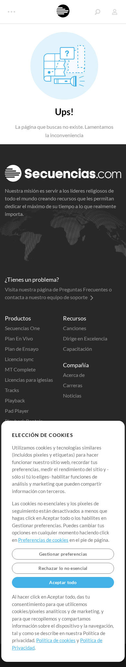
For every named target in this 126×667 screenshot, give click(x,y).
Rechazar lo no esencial (62, 568)
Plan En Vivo (19, 338)
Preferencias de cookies (43, 540)
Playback (15, 400)
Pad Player (17, 411)
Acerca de (74, 375)
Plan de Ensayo (21, 349)
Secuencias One (22, 328)
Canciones (74, 328)
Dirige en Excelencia (85, 338)
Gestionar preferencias (63, 554)
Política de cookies (56, 640)
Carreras (72, 385)
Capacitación (77, 349)
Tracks (12, 390)
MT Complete (20, 369)
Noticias (72, 395)
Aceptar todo (63, 582)
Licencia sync (19, 359)
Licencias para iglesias (29, 380)
